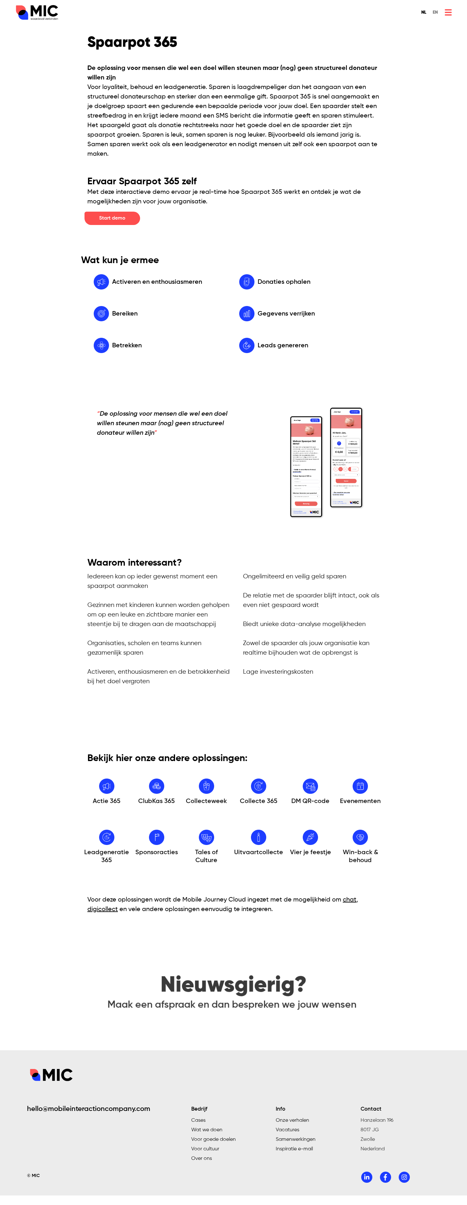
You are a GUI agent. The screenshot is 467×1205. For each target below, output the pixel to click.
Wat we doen (206, 1130)
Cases (198, 1120)
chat (349, 900)
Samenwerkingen (295, 1139)
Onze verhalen (292, 1120)
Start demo (112, 218)
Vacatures (287, 1130)
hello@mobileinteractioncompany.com (88, 1109)
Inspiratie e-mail (294, 1149)
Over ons (201, 1158)
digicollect (102, 909)
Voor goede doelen (213, 1139)
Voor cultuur (205, 1149)
